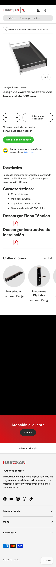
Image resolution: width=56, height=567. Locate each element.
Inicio (5, 27)
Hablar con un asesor (18, 139)
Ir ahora (28, 432)
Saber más (29, 151)
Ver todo (48, 258)
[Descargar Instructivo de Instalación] (15, 241)
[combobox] (28, 18)
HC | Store (14, 560)
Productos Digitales (39, 293)
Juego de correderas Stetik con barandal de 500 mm (25, 29)
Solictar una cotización (38, 117)
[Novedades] (14, 276)
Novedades (14, 291)
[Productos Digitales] (39, 276)
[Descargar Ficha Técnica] (15, 222)
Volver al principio (28, 448)
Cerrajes (7, 87)
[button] (44, 10)
